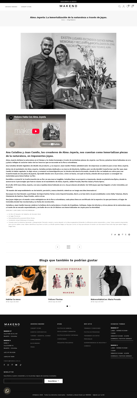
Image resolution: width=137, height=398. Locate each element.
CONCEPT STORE (26, 6)
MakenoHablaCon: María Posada (106, 299)
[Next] (129, 287)
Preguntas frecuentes (65, 342)
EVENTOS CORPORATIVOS (38, 332)
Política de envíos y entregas (67, 335)
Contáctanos (61, 339)
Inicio (63, 20)
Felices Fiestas (55, 299)
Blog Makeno (71, 20)
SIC (103, 395)
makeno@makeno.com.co (12, 361)
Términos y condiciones (92, 328)
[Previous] (7, 287)
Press (33, 347)
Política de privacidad (92, 332)
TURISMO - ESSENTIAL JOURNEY (41, 335)
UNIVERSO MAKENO (11, 6)
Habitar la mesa (13, 299)
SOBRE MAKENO (36, 339)
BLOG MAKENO (35, 343)
